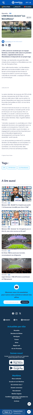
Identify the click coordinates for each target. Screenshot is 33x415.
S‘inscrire (25, 302)
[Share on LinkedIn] (9, 45)
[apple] (16, 362)
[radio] (6, 320)
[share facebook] (13, 313)
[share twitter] (20, 313)
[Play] (29, 412)
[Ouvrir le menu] (6, 2)
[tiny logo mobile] (17, 2)
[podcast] (25, 320)
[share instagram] (16, 313)
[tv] (15, 320)
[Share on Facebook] (3, 45)
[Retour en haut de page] (29, 404)
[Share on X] (6, 45)
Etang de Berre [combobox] (17, 411)
